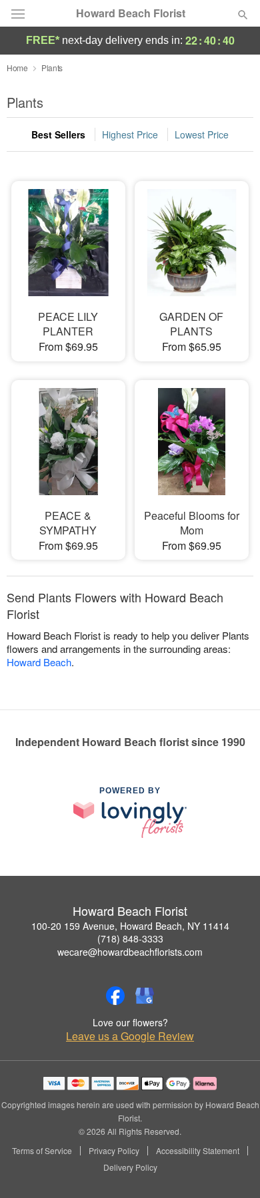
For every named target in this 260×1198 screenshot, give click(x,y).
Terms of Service (42, 1151)
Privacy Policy (114, 1151)
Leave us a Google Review (130, 1036)
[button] (232, 1168)
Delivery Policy (130, 1167)
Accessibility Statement (197, 1151)
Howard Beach (39, 662)
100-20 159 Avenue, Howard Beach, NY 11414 (130, 925)
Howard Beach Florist (130, 13)
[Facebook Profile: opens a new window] (115, 995)
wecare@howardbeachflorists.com (130, 951)
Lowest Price (202, 134)
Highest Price (130, 134)
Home (17, 67)
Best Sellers (58, 134)
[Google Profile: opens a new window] (144, 995)
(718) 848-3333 (130, 938)
